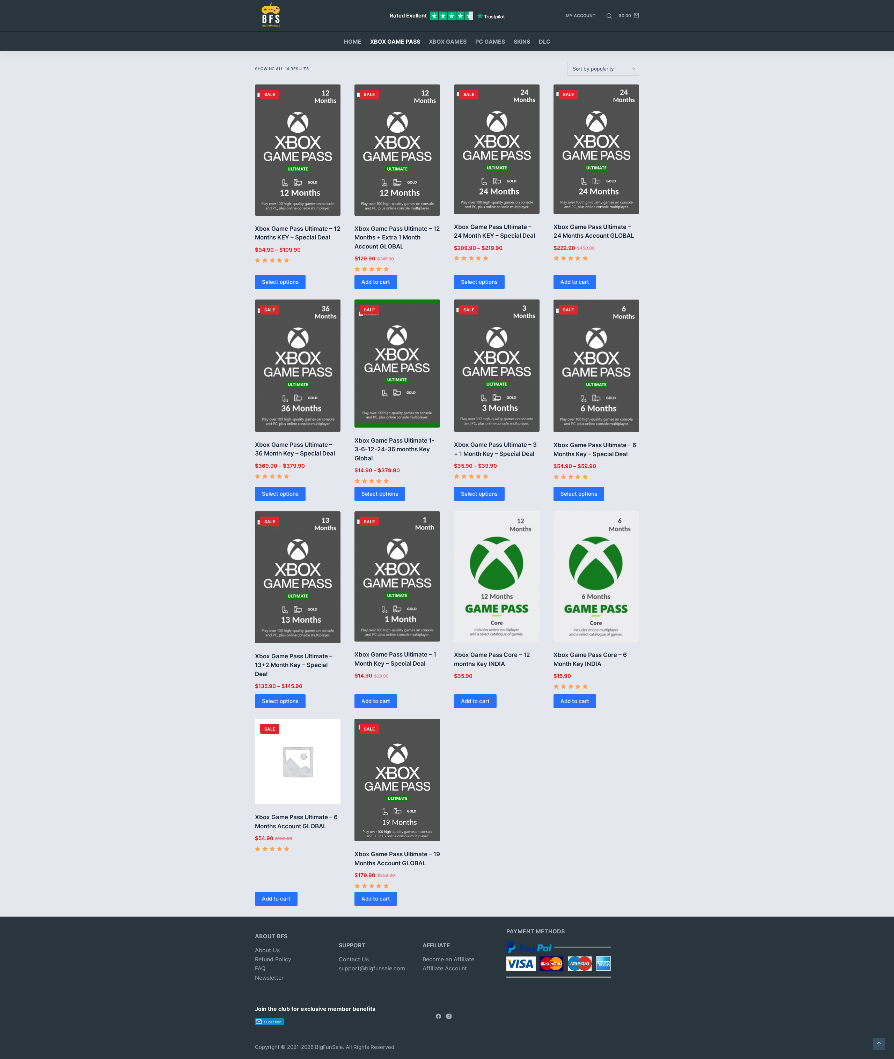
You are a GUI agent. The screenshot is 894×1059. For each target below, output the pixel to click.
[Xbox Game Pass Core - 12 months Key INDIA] (497, 576)
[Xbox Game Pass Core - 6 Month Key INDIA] (596, 576)
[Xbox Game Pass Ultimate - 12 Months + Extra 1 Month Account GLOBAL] (397, 150)
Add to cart (375, 282)
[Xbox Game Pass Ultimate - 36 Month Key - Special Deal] (297, 365)
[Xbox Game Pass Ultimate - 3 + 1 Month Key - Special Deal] (497, 365)
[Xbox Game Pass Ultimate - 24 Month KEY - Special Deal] (497, 149)
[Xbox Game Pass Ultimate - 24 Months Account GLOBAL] (596, 149)
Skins (522, 41)
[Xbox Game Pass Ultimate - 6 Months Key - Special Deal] (596, 365)
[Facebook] (438, 1016)
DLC (544, 41)
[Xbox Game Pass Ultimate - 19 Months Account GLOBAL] (397, 780)
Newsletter (269, 977)
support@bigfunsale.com (372, 968)
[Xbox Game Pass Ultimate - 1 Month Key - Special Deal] (397, 576)
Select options (280, 282)
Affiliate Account (445, 968)
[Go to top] (879, 1044)
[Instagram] (449, 1016)
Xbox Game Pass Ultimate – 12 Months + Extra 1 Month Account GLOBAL (397, 237)
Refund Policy (273, 959)
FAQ (260, 968)
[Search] (609, 15)
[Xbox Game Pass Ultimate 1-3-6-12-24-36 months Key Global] (397, 363)
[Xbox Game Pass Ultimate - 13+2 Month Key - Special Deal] (297, 577)
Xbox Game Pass (395, 41)
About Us (267, 950)
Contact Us (354, 959)
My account (580, 15)
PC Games (490, 41)
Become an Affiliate (448, 959)
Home (352, 41)
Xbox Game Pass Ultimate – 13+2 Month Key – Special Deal (293, 665)
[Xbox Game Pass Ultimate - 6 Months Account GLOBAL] (297, 761)
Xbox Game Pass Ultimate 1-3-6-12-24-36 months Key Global (394, 449)
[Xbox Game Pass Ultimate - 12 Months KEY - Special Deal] (297, 150)
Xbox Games (448, 41)
